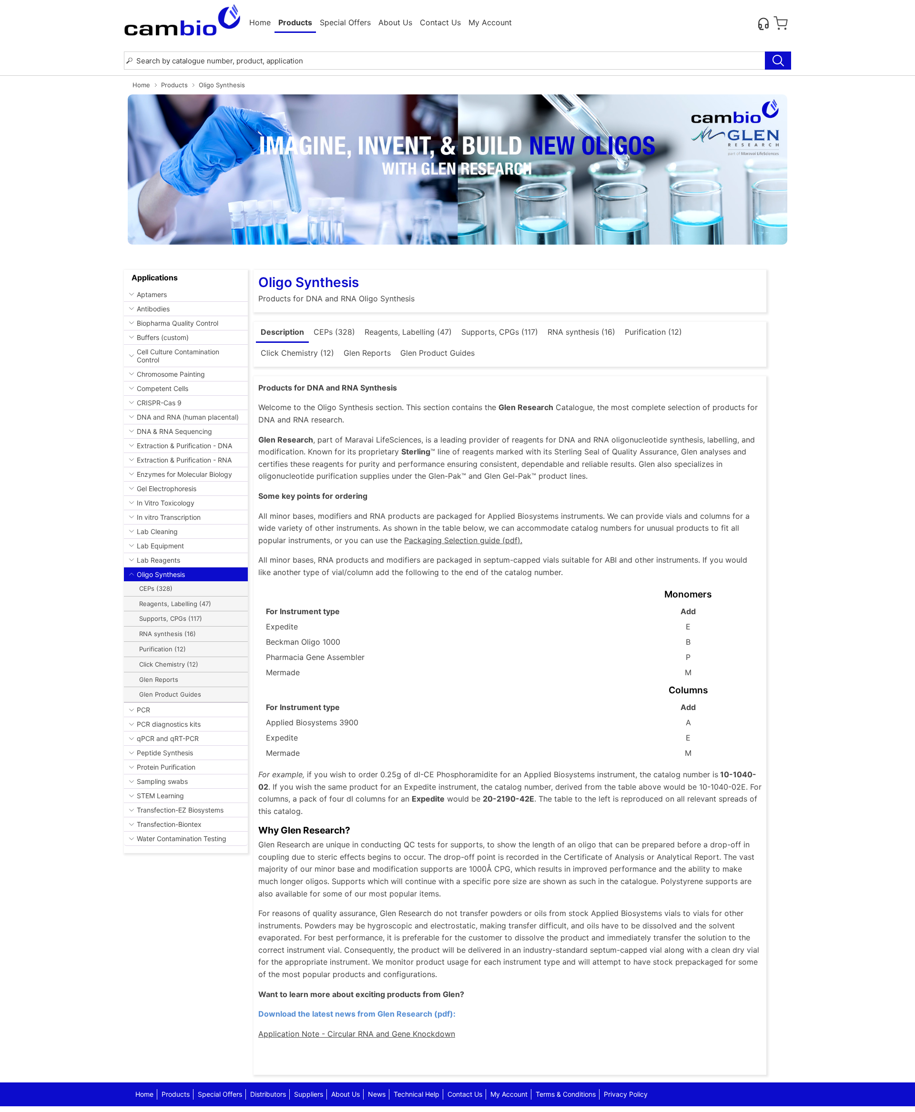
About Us (395, 22)
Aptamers (152, 294)
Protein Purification (166, 767)
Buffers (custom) (163, 337)
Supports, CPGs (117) (170, 618)
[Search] (778, 60)
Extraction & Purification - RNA (184, 460)
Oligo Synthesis (161, 574)
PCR (143, 710)
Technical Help (416, 1094)
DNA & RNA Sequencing (174, 431)
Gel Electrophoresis (166, 488)
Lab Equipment (160, 546)
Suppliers (308, 1094)
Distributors (268, 1094)
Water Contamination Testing (181, 838)
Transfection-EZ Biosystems (180, 810)
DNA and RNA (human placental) (188, 417)
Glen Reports (158, 679)
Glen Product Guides (170, 694)
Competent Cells (162, 388)
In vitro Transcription (169, 517)
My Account (490, 22)
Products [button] (295, 22)
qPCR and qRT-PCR (168, 738)
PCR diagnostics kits (169, 724)
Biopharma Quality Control (177, 323)
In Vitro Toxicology (165, 503)
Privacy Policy (626, 1094)
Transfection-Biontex (169, 824)
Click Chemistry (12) (168, 664)
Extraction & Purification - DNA (184, 446)
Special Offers (345, 22)
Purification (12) (162, 649)
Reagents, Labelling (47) (175, 603)
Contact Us (440, 22)
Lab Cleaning (157, 531)
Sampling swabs (162, 781)
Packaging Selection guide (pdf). (463, 540)
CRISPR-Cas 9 (159, 403)
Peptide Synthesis (165, 753)
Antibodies (153, 309)
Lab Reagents (158, 560)
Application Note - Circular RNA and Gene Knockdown (356, 1034)
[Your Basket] (780, 23)
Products (174, 85)
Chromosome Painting (171, 374)
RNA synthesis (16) (167, 634)
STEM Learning (160, 796)
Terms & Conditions (566, 1094)
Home (260, 22)
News (377, 1094)
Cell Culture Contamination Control (178, 356)
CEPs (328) (156, 588)
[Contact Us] (763, 23)
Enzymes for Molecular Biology (184, 474)
